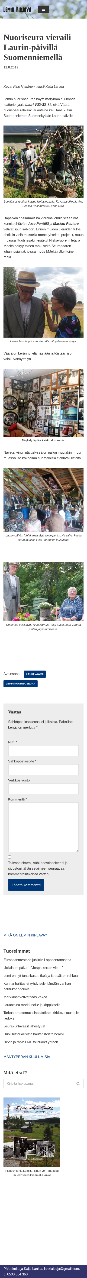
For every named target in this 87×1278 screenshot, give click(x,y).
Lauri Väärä (35, 674)
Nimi (12, 742)
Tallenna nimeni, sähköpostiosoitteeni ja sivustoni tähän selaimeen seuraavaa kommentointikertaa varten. (38, 868)
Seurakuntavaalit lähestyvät (24, 1026)
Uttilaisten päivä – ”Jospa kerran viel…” (33, 968)
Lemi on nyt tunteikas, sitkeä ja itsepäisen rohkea (40, 976)
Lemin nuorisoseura (20, 683)
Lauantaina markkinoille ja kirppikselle (31, 1005)
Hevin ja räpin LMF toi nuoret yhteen (30, 1042)
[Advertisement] (38, 1216)
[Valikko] (43, 9)
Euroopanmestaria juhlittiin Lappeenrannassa (37, 960)
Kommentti (17, 799)
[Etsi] (78, 1083)
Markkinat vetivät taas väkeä (25, 997)
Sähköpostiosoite (22, 761)
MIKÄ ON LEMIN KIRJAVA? (25, 935)
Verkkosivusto (19, 780)
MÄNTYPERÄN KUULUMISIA (26, 1057)
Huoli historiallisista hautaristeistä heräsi (33, 1034)
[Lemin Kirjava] (17, 9)
